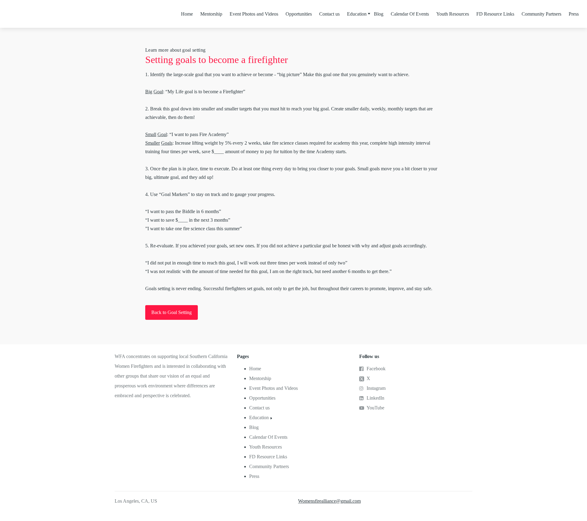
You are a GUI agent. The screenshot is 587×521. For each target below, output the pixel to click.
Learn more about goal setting (175, 50)
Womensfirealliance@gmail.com (329, 501)
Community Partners (541, 14)
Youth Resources (452, 14)
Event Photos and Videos (254, 14)
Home (187, 14)
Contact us (329, 14)
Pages (243, 356)
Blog (378, 14)
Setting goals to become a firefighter (216, 59)
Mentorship (211, 14)
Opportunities (299, 14)
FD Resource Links (495, 14)
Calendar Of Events (410, 14)
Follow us (369, 356)
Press (574, 14)
